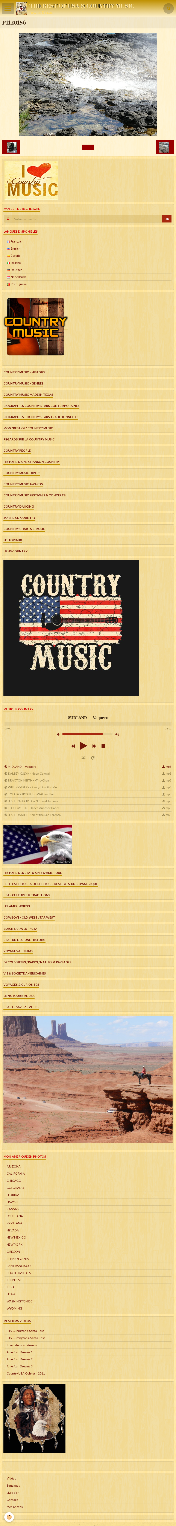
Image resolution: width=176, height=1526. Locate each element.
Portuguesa (18, 284)
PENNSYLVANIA (18, 1258)
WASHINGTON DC (20, 1301)
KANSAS (13, 1209)
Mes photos (15, 1507)
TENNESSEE (15, 1280)
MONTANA (14, 1223)
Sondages (13, 1485)
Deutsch (16, 270)
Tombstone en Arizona (22, 1345)
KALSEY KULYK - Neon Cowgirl (29, 773)
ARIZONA (14, 1166)
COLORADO (15, 1187)
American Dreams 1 (20, 1352)
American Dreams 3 (20, 1366)
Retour (88, 147)
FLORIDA (13, 1195)
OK (166, 219)
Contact (12, 1499)
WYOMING (14, 1308)
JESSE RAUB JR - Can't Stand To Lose (33, 801)
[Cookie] (9, 1517)
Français (16, 241)
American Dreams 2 (20, 1359)
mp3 (168, 766)
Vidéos (11, 1478)
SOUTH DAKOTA (19, 1273)
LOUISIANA (15, 1216)
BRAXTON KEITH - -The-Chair (28, 780)
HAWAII (12, 1202)
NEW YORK (15, 1244)
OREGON (13, 1251)
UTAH (11, 1294)
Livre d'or (13, 1492)
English (15, 248)
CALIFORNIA (16, 1173)
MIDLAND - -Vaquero (22, 766)
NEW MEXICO (16, 1237)
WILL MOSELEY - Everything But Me (32, 787)
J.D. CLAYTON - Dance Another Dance (34, 808)
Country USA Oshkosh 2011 (26, 1373)
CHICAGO (14, 1180)
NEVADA (13, 1230)
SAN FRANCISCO (19, 1266)
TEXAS (11, 1287)
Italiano (15, 262)
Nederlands (18, 277)
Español (15, 255)
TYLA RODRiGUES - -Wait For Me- (31, 794)
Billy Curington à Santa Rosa (25, 1331)
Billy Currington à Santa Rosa (26, 1338)
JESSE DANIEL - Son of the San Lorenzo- (35, 815)
